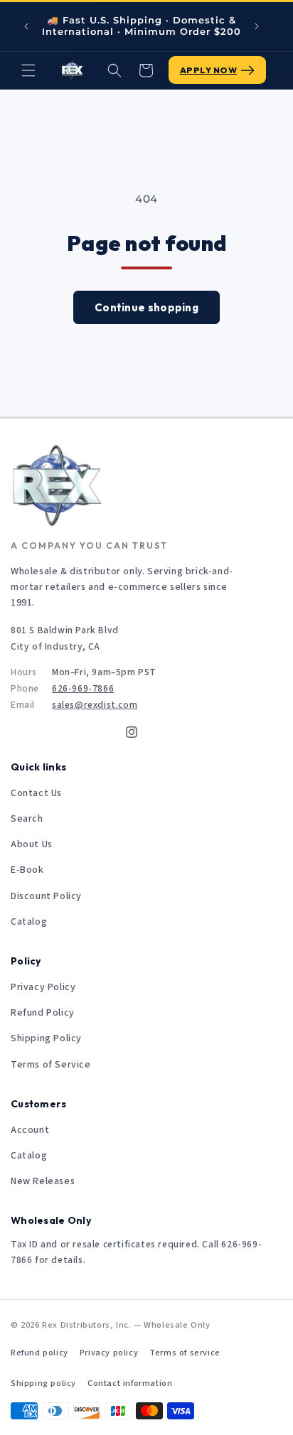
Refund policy (39, 1352)
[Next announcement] (256, 26)
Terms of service (184, 1352)
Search (27, 819)
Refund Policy (43, 1013)
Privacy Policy (43, 987)
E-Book (27, 870)
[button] (28, 70)
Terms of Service (51, 1065)
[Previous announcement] (26, 26)
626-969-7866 (83, 688)
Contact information (129, 1383)
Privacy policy (109, 1352)
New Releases (43, 1181)
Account (30, 1130)
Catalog (29, 922)
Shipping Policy (46, 1038)
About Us (32, 844)
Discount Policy (46, 896)
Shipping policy (43, 1383)
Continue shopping (146, 307)
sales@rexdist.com (94, 704)
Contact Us (36, 793)
